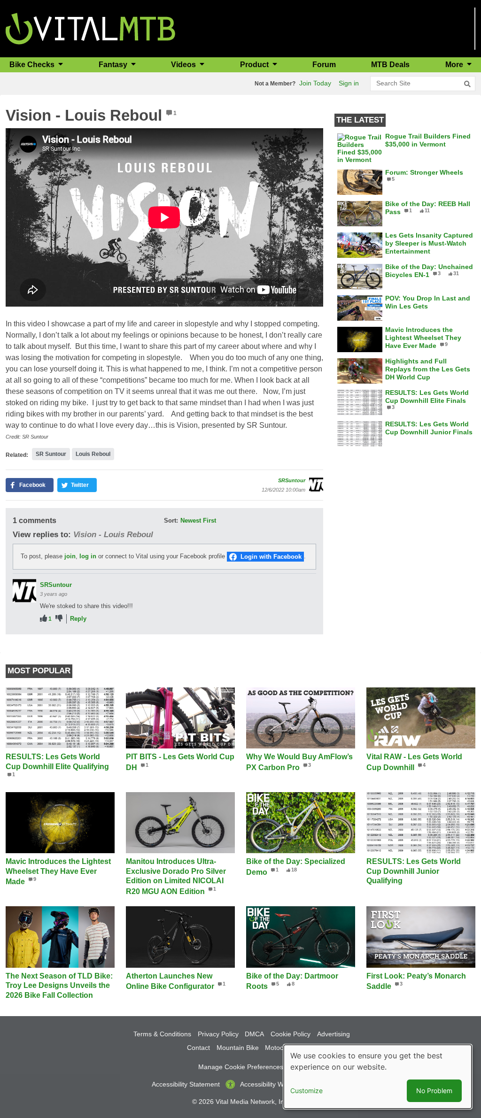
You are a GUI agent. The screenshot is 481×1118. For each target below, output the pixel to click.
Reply (78, 618)
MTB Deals (390, 65)
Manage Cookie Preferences (240, 1067)
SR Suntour (51, 454)
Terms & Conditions (162, 1034)
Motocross (280, 1047)
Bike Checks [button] (32, 65)
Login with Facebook (271, 556)
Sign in (349, 83)
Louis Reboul (93, 454)
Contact (198, 1047)
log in (87, 556)
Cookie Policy (290, 1034)
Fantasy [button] (114, 65)
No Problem (434, 1091)
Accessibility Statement (186, 1084)
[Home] (90, 28)
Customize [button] (306, 1091)
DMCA (254, 1034)
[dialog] (378, 1077)
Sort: (171, 520)
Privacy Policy (218, 1034)
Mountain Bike (238, 1047)
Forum (324, 65)
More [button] (455, 65)
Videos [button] (184, 65)
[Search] (467, 84)
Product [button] (255, 65)
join (70, 556)
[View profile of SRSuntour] (316, 485)
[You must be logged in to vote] (43, 619)
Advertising (333, 1034)
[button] (30, 485)
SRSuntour (291, 480)
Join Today (315, 83)
